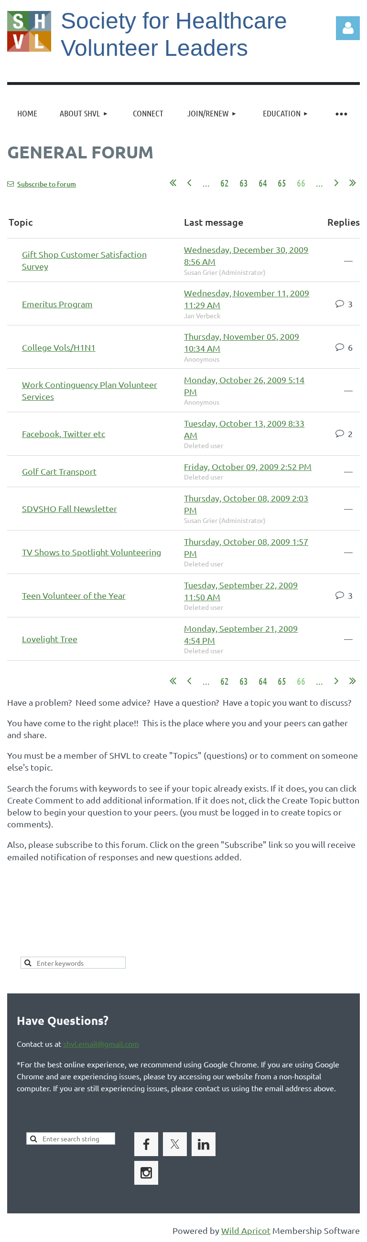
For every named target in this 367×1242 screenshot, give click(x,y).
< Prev (189, 182)
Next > (336, 182)
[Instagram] (146, 1173)
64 (263, 182)
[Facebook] (146, 1144)
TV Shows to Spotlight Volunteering (91, 552)
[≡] (341, 113)
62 (224, 182)
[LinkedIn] (204, 1144)
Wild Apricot (245, 1230)
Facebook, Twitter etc (63, 433)
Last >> (352, 182)
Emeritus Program (57, 304)
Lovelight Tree (49, 639)
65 (282, 182)
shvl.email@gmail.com (101, 1043)
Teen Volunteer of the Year (74, 595)
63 (243, 182)
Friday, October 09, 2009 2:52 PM (248, 466)
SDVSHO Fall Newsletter (69, 508)
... (206, 182)
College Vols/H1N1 (59, 347)
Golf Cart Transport (59, 471)
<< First (173, 182)
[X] (175, 1144)
